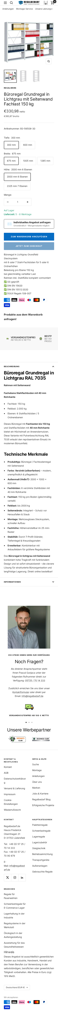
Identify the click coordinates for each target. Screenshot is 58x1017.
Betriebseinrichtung (42, 854)
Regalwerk (10, 88)
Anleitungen (8, 9)
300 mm (11, 144)
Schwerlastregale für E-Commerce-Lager (15, 905)
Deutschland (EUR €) (15, 987)
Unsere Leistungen (44, 9)
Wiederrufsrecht (12, 809)
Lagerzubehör (39, 842)
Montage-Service (24, 9)
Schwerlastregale (41, 830)
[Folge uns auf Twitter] (7, 877)
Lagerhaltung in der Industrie (14, 915)
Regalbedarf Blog (41, 799)
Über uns (37, 781)
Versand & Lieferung (14, 788)
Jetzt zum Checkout (29, 246)
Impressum (9, 794)
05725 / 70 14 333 (35, 680)
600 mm (27, 144)
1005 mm (28, 160)
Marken (36, 787)
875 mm (11, 160)
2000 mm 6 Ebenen (17, 176)
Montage (37, 770)
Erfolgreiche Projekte (43, 805)
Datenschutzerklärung (15, 780)
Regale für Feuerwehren (10, 896)
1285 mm (45, 160)
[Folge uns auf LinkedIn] (22, 877)
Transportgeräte (40, 860)
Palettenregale (40, 824)
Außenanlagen (39, 865)
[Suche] (11, 2)
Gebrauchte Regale (42, 871)
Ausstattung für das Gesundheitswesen (14, 944)
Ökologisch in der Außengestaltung (13, 935)
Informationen (12, 582)
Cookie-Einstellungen (11, 802)
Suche (35, 764)
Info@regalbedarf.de (32, 696)
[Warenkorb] (52, 2)
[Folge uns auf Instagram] (14, 877)
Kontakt (8, 767)
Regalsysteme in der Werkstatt (14, 925)
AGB (6, 772)
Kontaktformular (20, 692)
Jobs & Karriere (40, 793)
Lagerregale (38, 836)
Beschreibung (11, 366)
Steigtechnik (38, 848)
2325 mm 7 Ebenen (17, 186)
